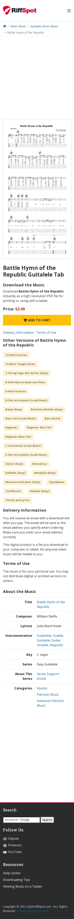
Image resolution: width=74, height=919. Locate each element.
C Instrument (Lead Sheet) (23, 445)
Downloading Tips (16, 880)
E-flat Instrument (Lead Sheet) (26, 454)
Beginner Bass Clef (18, 436)
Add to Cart (39, 320)
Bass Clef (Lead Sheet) (21, 418)
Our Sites (43, 911)
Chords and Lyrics (18, 500)
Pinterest (14, 845)
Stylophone (56, 482)
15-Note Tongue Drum (20, 364)
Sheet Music (18, 26)
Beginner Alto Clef (39, 427)
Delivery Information (18, 332)
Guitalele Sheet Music (44, 26)
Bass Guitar (53, 418)
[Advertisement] (37, 79)
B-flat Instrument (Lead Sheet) (26, 400)
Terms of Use (46, 332)
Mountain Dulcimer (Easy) (23, 482)
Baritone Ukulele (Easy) (47, 409)
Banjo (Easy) (14, 409)
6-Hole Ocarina (16, 391)
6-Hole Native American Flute (25, 382)
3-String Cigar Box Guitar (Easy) (27, 373)
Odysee (13, 838)
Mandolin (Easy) (45, 473)
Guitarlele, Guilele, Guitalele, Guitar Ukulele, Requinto (50, 640)
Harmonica (39, 463)
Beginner (12, 427)
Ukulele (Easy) (39, 491)
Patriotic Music (48, 694)
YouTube (14, 852)
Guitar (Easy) (14, 463)
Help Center (12, 873)
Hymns (42, 688)
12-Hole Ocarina (16, 355)
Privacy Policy (26, 911)
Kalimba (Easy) (15, 473)
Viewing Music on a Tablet (22, 886)
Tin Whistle (13, 491)
